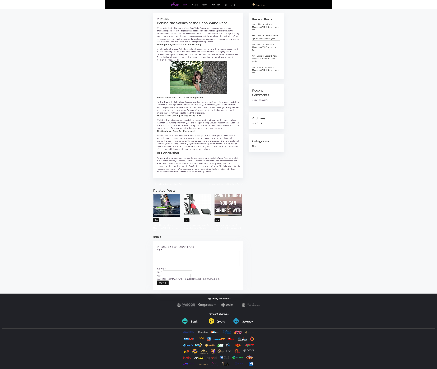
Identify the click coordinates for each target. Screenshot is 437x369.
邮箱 (159, 272)
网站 (158, 275)
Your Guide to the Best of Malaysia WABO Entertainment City (228, 228)
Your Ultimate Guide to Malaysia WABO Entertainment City (166, 228)
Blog (156, 220)
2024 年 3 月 (257, 123)
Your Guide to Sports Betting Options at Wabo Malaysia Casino (264, 59)
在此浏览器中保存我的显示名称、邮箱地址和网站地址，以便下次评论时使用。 (189, 279)
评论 (159, 250)
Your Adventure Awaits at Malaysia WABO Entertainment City (265, 70)
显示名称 (161, 268)
